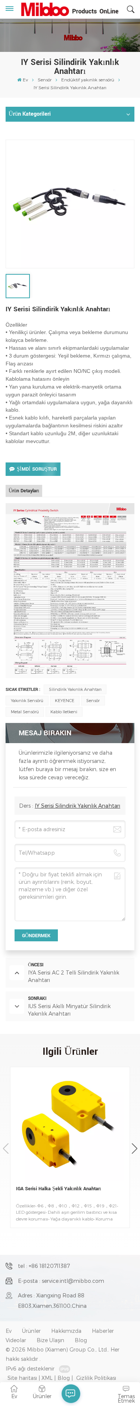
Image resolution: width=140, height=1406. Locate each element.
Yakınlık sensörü (27, 700)
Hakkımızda (66, 1331)
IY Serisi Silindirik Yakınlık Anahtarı (77, 805)
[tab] (24, 491)
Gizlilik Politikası (96, 1378)
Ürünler (31, 1331)
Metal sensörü (25, 711)
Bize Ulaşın (50, 1340)
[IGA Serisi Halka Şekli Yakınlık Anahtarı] (70, 1127)
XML (47, 1378)
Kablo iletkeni (63, 711)
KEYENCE (64, 700)
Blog (81, 1340)
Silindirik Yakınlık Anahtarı (75, 689)
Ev (25, 79)
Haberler (103, 1331)
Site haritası (22, 1378)
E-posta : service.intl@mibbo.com (61, 1281)
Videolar (16, 1340)
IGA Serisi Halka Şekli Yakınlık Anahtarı (58, 1188)
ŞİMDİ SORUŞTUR (37, 469)
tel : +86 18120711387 (44, 1266)
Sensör (45, 79)
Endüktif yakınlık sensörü (87, 79)
